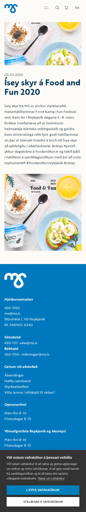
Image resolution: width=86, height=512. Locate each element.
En (77, 7)
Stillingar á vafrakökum (43, 501)
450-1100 (12, 307)
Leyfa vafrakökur (42, 490)
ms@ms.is (12, 313)
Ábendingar (14, 375)
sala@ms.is (28, 342)
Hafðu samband (17, 381)
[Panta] (66, 7)
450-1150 (11, 354)
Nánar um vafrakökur (51, 478)
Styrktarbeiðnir (16, 386)
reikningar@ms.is (35, 354)
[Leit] (57, 7)
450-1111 (10, 342)
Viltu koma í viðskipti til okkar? (29, 392)
